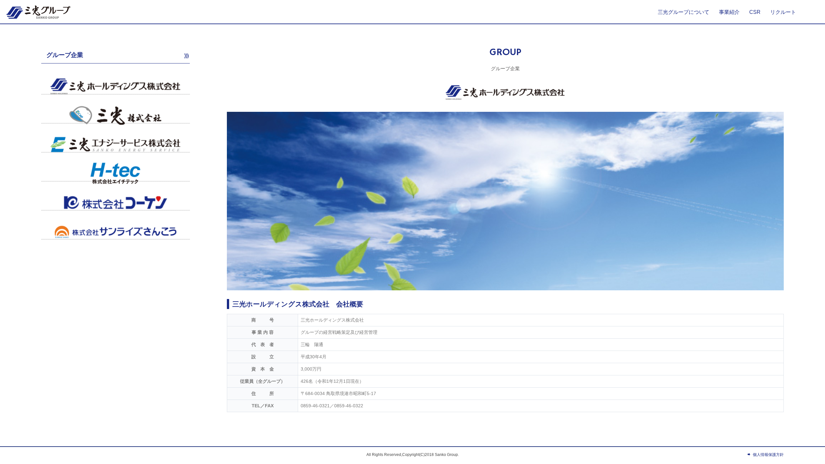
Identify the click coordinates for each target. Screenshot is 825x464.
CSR (755, 12)
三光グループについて (683, 12)
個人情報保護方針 (768, 454)
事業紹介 (729, 12)
